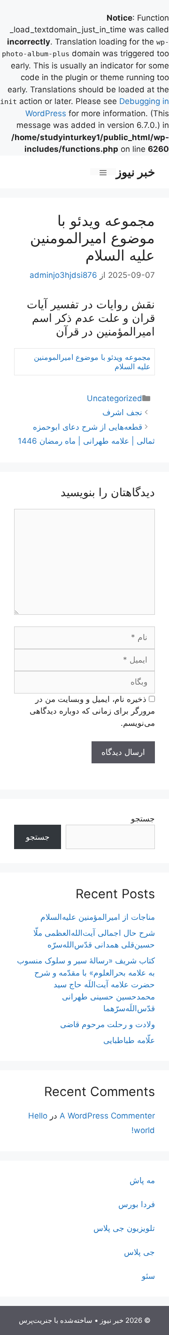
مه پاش (142, 1180)
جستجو (143, 818)
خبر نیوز (135, 172)
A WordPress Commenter (107, 1115)
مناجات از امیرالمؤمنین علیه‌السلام (97, 917)
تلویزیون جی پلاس (124, 1228)
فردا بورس (136, 1204)
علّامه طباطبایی (129, 1040)
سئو (148, 1276)
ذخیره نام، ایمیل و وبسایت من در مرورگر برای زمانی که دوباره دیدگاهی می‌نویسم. (92, 711)
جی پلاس (139, 1252)
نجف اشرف (122, 412)
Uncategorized (114, 398)
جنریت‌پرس (35, 1320)
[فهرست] (103, 171)
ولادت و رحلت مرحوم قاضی (107, 1024)
